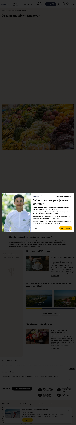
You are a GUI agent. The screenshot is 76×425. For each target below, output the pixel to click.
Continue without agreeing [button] (64, 196)
